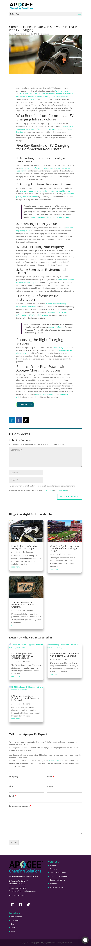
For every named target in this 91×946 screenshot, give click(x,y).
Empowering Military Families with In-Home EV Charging (64, 654)
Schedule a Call (25, 404)
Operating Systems (57, 880)
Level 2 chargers (59, 347)
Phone (50, 786)
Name (50, 776)
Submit (14, 842)
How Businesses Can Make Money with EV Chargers (24, 547)
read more (15, 567)
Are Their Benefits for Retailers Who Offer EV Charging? (22, 604)
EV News (26, 661)
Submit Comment (69, 496)
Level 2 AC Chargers (58, 873)
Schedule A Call (55, 760)
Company (14, 776)
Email (12, 796)
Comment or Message (20, 806)
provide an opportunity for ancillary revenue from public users (45, 191)
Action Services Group (29, 876)
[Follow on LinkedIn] (12, 420)
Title (12, 786)
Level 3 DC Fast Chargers (59, 876)
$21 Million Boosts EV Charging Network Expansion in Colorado (25, 698)
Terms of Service (61, 490)
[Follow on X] (26, 420)
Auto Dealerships (57, 887)
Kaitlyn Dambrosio (18, 34)
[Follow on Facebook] (19, 420)
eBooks (13, 931)
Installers (53, 883)
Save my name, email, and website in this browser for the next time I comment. (43, 486)
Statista (32, 99)
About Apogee (16, 917)
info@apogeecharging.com (46, 394)
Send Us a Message (17, 895)
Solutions (53, 865)
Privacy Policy (48, 490)
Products (53, 869)
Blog (12, 924)
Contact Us (15, 920)
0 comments (44, 34)
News (13, 927)
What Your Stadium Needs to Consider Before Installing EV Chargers (64, 548)
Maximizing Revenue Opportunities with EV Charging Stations (22, 655)
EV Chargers (28, 552)
